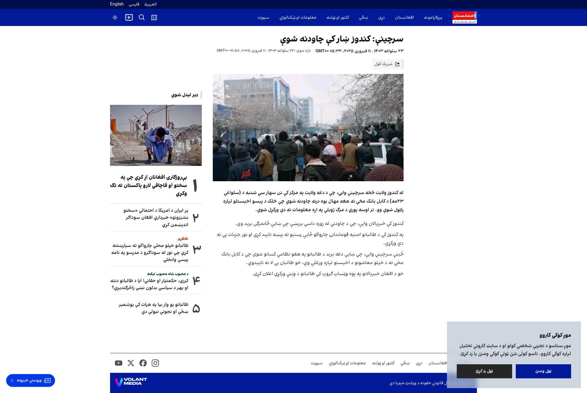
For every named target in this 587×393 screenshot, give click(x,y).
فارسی (134, 4)
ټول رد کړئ (484, 371)
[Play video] (129, 17)
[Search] (142, 17)
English (117, 4)
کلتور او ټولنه (338, 17)
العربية (150, 4)
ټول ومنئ (543, 371)
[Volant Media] (131, 383)
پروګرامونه (433, 17)
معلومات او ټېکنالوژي (297, 17)
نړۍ (381, 17)
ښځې (363, 17)
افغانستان (404, 17)
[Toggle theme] (115, 17)
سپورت (263, 17)
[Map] (154, 17)
